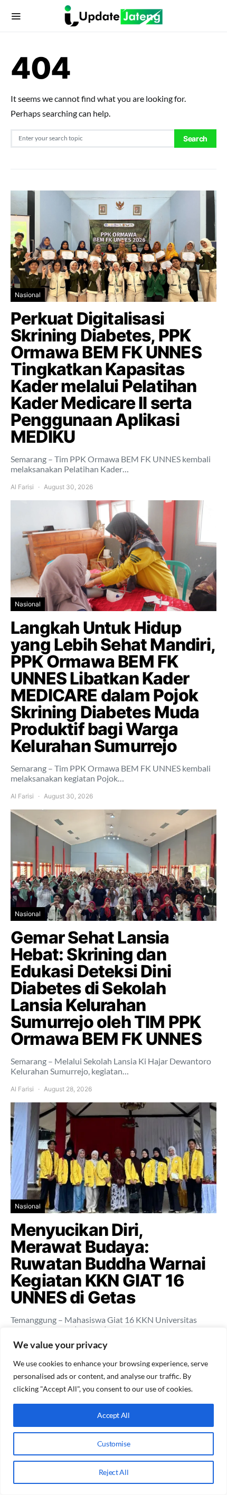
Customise (113, 1443)
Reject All (114, 1472)
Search (195, 138)
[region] (113, 1411)
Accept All (113, 1415)
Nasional (28, 295)
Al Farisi (22, 487)
